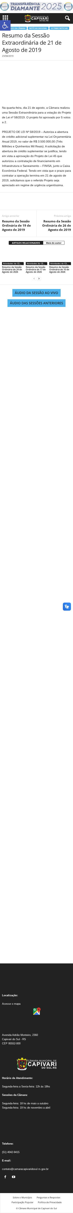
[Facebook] (6, 204)
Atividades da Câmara (14, 28)
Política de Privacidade (50, 1202)
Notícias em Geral (38, 28)
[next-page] (39, 279)
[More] (43, 204)
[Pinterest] (25, 204)
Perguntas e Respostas (48, 1197)
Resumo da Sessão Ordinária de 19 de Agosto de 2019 (16, 225)
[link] (6, 1177)
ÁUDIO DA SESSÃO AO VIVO (36, 293)
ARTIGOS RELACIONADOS (26, 242)
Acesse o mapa (11, 1003)
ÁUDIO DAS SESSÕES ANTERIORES (36, 303)
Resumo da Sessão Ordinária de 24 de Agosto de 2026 (12, 269)
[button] (5, 25)
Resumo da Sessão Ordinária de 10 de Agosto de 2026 (59, 269)
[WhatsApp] (34, 204)
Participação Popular (22, 1202)
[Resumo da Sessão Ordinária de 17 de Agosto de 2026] (36, 257)
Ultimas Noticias (59, 28)
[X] (15, 204)
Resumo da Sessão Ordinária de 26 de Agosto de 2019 (56, 225)
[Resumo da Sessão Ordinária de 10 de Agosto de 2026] (60, 257)
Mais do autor (53, 242)
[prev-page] (34, 279)
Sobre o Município (22, 1197)
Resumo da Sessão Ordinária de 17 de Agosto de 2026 (36, 269)
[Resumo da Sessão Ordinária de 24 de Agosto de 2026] (13, 257)
